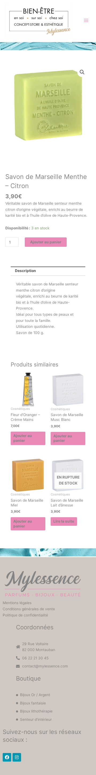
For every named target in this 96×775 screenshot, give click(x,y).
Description (25, 271)
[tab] (48, 271)
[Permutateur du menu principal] (86, 20)
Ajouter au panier (45, 242)
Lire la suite (63, 521)
